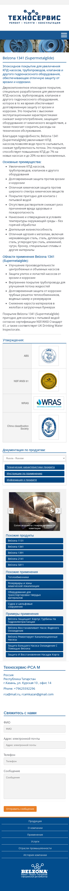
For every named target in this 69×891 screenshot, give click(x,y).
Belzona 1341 (16, 546)
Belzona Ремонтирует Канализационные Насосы (33, 638)
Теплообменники (18, 577)
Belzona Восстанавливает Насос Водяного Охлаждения (33, 629)
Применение (35, 834)
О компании (35, 828)
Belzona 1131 (16, 540)
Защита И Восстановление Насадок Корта (33, 654)
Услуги (35, 841)
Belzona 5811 (16, 564)
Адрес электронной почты (22, 738)
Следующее (58, 511)
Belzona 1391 (16, 552)
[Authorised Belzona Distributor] (34, 17)
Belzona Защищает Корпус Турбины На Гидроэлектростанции (32, 620)
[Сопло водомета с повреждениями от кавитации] (34, 511)
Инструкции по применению (24, 473)
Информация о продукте (22, 480)
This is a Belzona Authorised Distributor (32, 877)
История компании (35, 855)
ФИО (7, 722)
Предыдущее (10, 511)
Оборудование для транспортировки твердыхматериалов (24, 594)
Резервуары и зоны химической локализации (23, 584)
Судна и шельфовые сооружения (20, 605)
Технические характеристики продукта (31, 467)
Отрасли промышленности (35, 848)
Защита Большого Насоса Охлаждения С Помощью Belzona (32, 647)
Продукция (35, 821)
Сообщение (12, 771)
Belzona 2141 (16, 558)
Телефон (9, 755)
